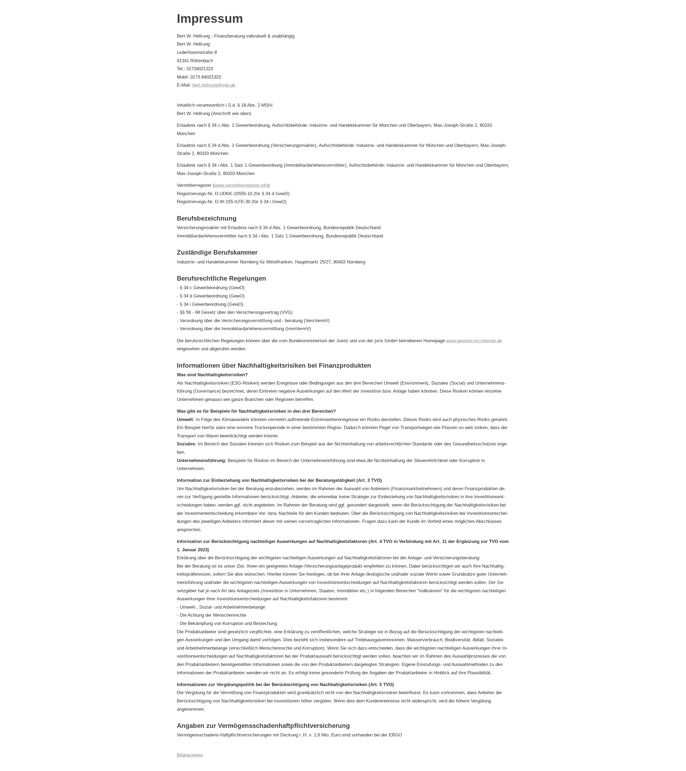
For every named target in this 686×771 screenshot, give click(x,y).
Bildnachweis (190, 755)
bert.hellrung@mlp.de (213, 85)
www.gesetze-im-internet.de (474, 340)
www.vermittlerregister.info (241, 185)
